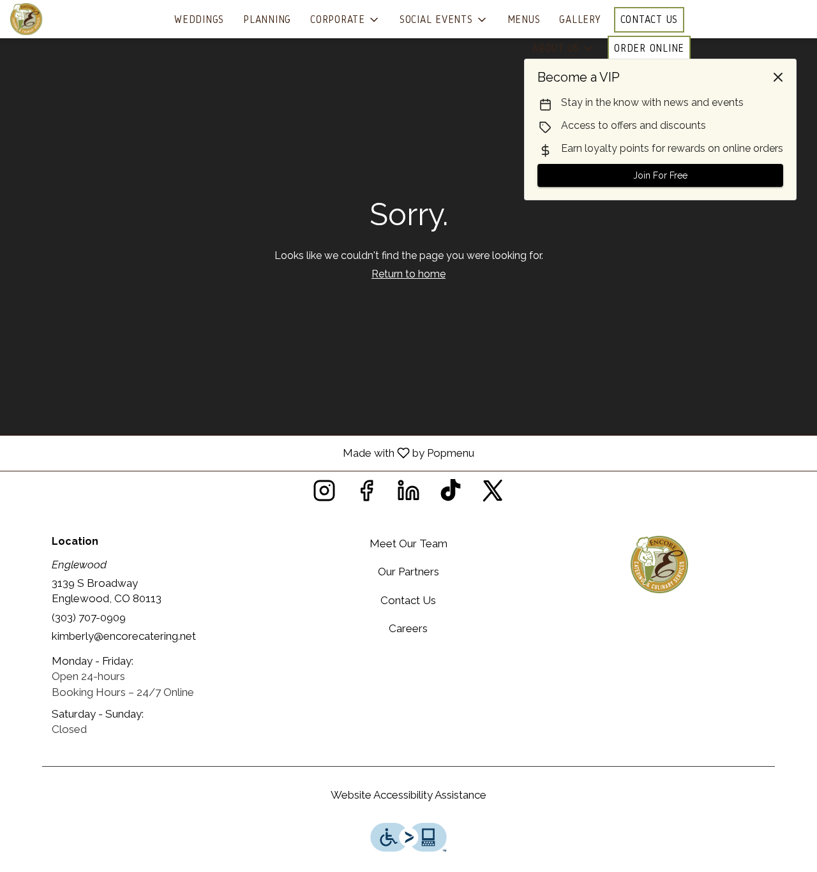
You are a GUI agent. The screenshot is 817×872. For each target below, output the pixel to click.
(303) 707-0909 (89, 617)
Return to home (408, 274)
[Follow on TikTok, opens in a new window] (450, 494)
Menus (524, 19)
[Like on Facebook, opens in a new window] (366, 494)
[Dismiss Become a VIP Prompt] (778, 77)
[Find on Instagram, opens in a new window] (324, 494)
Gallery (580, 19)
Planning (267, 19)
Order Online (649, 48)
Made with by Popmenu (242, 453)
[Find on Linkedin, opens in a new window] (408, 494)
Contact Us (649, 19)
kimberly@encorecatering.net (124, 636)
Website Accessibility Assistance (408, 794)
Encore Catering (659, 564)
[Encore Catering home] (67, 19)
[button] (345, 20)
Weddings (199, 19)
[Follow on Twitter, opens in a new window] (492, 494)
